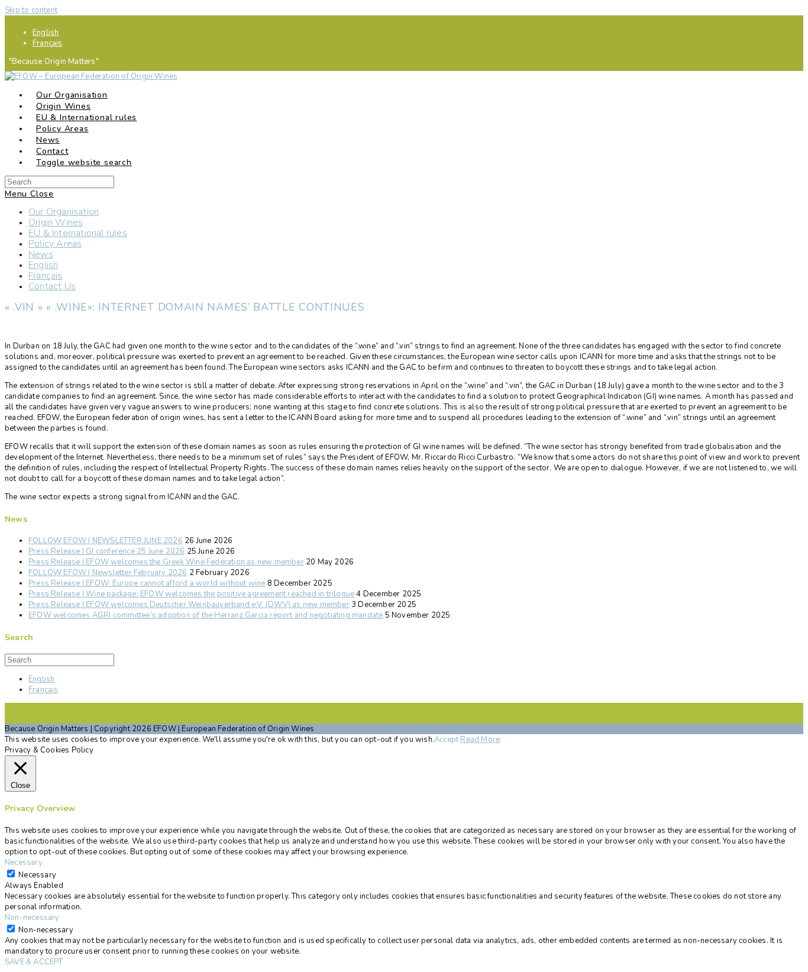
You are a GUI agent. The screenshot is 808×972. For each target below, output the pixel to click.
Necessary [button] (24, 862)
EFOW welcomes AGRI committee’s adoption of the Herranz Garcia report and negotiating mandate (205, 615)
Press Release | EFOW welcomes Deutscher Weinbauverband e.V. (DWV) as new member (189, 604)
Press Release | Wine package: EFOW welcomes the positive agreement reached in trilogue (191, 594)
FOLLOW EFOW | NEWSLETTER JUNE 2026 (105, 540)
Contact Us (52, 286)
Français (48, 43)
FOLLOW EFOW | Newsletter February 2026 (108, 572)
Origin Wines (55, 222)
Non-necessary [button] (32, 917)
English (46, 32)
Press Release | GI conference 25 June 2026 (106, 551)
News (40, 254)
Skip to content (31, 10)
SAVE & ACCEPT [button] (34, 962)
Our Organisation (63, 211)
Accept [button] (446, 739)
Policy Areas (55, 243)
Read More (480, 739)
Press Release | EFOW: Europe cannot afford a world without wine (147, 583)
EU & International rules (77, 233)
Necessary (37, 875)
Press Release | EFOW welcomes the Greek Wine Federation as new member (166, 562)
